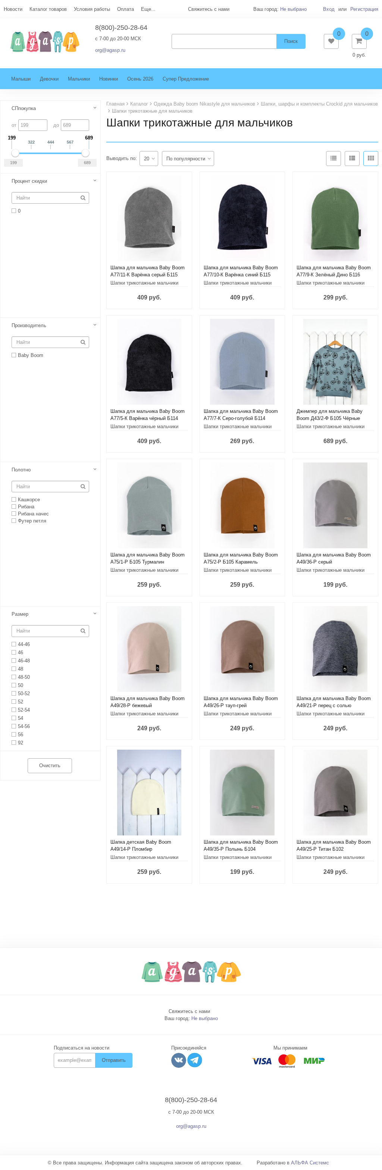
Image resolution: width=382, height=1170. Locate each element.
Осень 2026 (140, 79)
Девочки (49, 79)
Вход (329, 9)
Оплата (125, 9)
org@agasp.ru (110, 50)
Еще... (148, 9)
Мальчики (79, 79)
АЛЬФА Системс (310, 1163)
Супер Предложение (186, 79)
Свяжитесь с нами (189, 1011)
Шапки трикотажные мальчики (144, 283)
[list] (352, 158)
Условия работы (92, 9)
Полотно (21, 470)
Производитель (29, 325)
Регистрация (364, 9)
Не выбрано (293, 9)
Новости (13, 9)
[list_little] (333, 158)
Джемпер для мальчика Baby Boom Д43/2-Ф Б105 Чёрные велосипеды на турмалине (330, 418)
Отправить (114, 1060)
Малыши (21, 79)
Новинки (108, 79)
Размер (20, 614)
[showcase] (370, 158)
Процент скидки (29, 181)
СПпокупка (24, 108)
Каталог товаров (48, 9)
